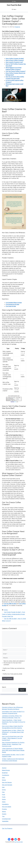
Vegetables (5, 821)
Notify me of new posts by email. (12, 674)
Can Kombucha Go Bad (12, 304)
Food (3, 794)
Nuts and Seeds (6, 806)
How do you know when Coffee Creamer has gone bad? (15, 77)
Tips (3, 816)
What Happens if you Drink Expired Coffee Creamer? (13, 68)
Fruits (3, 797)
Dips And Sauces (7, 782)
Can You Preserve (7, 828)
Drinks (6, 610)
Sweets (4, 814)
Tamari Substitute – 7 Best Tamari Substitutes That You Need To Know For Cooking (13, 721)
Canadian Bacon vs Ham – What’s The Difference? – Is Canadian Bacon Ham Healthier (13, 732)
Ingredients (5, 804)
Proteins (4, 809)
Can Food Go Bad (14, 5)
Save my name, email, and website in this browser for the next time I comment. (14, 662)
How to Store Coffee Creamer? (15, 60)
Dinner (4, 780)
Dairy (3, 777)
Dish (3, 787)
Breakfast (5, 772)
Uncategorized (6, 818)
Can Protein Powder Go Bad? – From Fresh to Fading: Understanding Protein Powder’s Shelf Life (13, 614)
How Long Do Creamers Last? (14, 62)
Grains (4, 799)
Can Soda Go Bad (11, 306)
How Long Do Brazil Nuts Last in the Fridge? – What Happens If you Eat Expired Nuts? (12, 738)
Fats (3, 792)
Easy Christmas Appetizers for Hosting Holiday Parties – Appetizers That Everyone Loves (13, 744)
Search (4, 687)
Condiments (5, 775)
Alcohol (4, 768)
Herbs (3, 802)
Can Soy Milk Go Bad (10, 603)
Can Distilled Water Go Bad (14, 302)
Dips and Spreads (7, 785)
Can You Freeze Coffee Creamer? (16, 71)
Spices (4, 811)
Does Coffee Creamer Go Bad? (15, 58)
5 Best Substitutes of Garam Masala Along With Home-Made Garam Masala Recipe (13, 750)
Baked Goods (6, 770)
